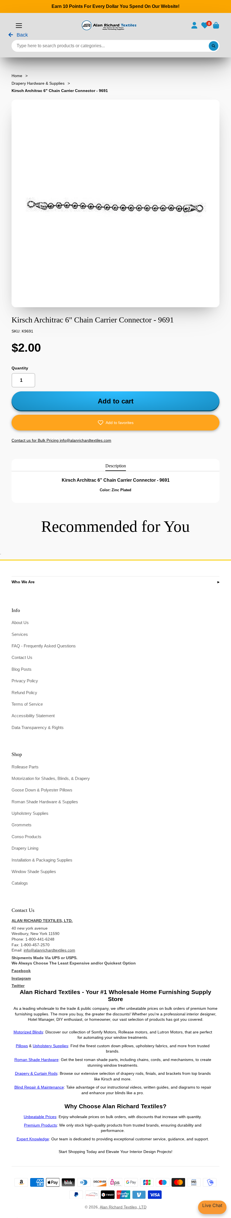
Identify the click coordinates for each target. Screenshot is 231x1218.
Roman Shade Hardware (36, 1059)
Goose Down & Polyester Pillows (42, 790)
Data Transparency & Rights (38, 727)
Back (21, 35)
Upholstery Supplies (30, 813)
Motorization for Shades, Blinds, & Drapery (51, 778)
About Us (20, 622)
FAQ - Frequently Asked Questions (44, 645)
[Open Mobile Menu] (19, 26)
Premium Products (40, 1125)
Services (20, 634)
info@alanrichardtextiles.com (49, 950)
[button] (115, 422)
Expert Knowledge (33, 1139)
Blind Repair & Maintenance (39, 1087)
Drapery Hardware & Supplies (38, 83)
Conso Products (26, 836)
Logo (108, 25)
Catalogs (20, 883)
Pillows (22, 1046)
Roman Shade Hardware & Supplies (45, 801)
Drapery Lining (25, 848)
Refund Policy (24, 692)
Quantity (20, 368)
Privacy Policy (25, 680)
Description (115, 465)
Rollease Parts (25, 766)
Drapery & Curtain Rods (36, 1073)
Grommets (22, 824)
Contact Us (22, 657)
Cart (216, 25)
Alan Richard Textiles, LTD (123, 1207)
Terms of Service (27, 704)
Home (17, 75)
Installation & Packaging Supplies (42, 860)
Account (194, 25)
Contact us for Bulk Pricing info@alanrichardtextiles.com (61, 440)
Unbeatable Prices (40, 1116)
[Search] (213, 46)
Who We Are (23, 582)
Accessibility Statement (33, 715)
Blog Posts (22, 669)
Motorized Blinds (28, 1032)
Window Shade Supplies (34, 871)
